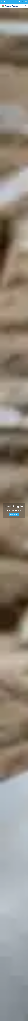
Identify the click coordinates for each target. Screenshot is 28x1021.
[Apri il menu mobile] (25, 5)
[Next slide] (26, 510)
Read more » (14, 514)
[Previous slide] (1, 510)
